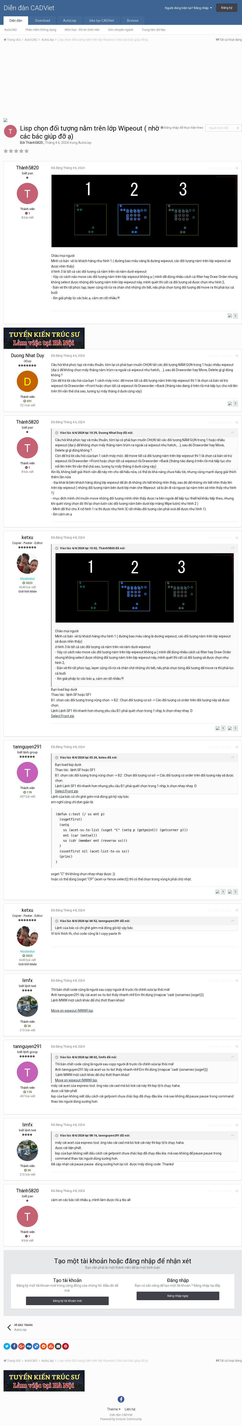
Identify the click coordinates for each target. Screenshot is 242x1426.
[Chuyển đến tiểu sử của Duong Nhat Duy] (27, 381)
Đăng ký (226, 7)
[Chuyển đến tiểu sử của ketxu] (27, 563)
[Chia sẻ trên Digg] (29, 1346)
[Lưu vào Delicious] (36, 1346)
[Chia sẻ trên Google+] (21, 1346)
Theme (113, 1409)
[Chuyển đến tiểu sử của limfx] (27, 1006)
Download (42, 20)
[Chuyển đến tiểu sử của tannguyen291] (27, 772)
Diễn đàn (15, 20)
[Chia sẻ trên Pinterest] (65, 1346)
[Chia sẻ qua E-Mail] (58, 1346)
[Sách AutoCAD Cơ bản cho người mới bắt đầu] (5, 120)
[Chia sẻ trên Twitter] (7, 1346)
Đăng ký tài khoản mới (67, 1301)
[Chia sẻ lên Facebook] (14, 1346)
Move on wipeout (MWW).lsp (72, 1011)
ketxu (27, 537)
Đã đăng (68, 168)
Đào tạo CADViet (101, 20)
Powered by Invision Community (121, 1419)
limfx (27, 980)
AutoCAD (10, 29)
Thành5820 (34, 143)
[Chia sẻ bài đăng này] (236, 168)
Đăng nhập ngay (177, 1296)
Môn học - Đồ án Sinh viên (82, 29)
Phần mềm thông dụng (41, 29)
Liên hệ (130, 1409)
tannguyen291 (27, 747)
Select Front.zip (62, 716)
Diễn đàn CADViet (29, 8)
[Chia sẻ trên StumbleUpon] (51, 1346)
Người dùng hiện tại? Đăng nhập (187, 8)
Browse (132, 20)
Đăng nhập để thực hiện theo (183, 127)
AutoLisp (69, 20)
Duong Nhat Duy (27, 355)
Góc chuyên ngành (120, 29)
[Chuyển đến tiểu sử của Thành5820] (10, 131)
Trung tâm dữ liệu (153, 29)
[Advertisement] (123, 81)
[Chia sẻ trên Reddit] (43, 1346)
